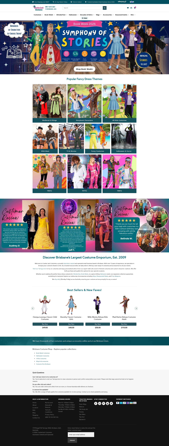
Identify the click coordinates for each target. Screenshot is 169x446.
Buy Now (45, 324)
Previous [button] (4, 225)
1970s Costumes (41, 358)
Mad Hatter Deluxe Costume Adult (124, 318)
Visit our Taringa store (39, 269)
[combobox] (82, 8)
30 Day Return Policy (60, 2)
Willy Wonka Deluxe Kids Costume (98, 318)
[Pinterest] (103, 403)
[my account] (131, 8)
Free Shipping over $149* (41, 2)
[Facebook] (95, 403)
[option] (40, 2)
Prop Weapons (116, 276)
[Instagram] (99, 403)
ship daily (57, 279)
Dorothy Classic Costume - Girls (71, 318)
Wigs (94, 276)
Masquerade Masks (102, 276)
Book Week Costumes (43, 353)
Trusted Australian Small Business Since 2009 (100, 2)
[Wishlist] (128, 8)
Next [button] (164, 225)
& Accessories (43, 361)
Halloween (103, 274)
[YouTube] (107, 403)
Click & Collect (77, 2)
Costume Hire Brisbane (43, 364)
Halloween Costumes (42, 356)
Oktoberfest (76, 274)
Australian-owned (69, 263)
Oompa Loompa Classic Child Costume (45, 318)
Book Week (84, 274)
